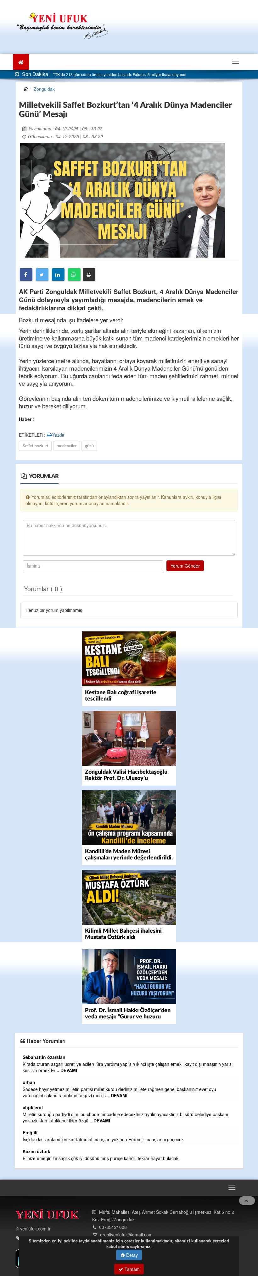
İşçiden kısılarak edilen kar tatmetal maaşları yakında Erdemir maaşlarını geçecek (103, 1139)
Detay (131, 1255)
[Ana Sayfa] (63, 25)
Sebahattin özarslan (44, 1057)
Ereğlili (30, 1132)
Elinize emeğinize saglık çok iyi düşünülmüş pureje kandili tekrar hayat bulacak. (101, 1158)
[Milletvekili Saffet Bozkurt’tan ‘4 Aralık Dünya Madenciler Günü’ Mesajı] (122, 199)
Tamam (131, 1269)
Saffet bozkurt (35, 446)
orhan (29, 1082)
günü (89, 446)
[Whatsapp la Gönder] (74, 274)
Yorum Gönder (185, 566)
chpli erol (33, 1107)
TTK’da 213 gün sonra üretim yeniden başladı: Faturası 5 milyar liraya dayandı (119, 74)
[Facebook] (26, 274)
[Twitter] (42, 274)
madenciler (66, 446)
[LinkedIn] (58, 274)
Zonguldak (44, 89)
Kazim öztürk (36, 1151)
